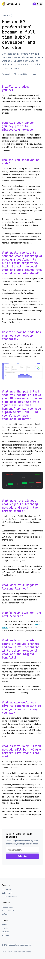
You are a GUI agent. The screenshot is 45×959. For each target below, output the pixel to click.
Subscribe (22, 856)
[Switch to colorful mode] (41, 4)
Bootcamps (6, 889)
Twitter (4, 925)
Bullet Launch (7, 893)
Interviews (6, 15)
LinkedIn (5, 928)
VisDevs (5, 914)
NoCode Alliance (8, 911)
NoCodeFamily (7, 907)
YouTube (5, 932)
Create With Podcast (9, 896)
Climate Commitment (22, 952)
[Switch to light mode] (34, 4)
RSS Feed (5, 935)
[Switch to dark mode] (37, 4)
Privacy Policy (7, 952)
